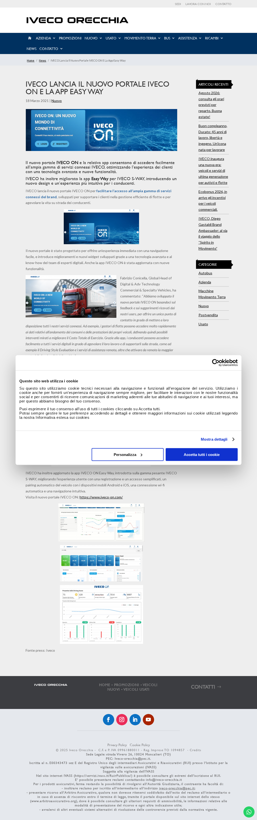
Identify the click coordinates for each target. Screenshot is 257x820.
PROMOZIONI (126, 684)
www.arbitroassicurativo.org (53, 801)
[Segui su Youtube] (148, 719)
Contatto (223, 4)
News (31, 48)
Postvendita (208, 315)
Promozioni (70, 38)
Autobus (205, 273)
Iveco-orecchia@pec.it (132, 758)
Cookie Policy (140, 744)
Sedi (178, 4)
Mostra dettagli (214, 439)
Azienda (43, 38)
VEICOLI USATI (137, 689)
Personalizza (125, 454)
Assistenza (187, 38)
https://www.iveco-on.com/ (101, 497)
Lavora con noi (198, 4)
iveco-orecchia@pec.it (177, 788)
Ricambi (212, 38)
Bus (167, 38)
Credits (195, 750)
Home (30, 60)
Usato (111, 38)
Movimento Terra (140, 38)
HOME (104, 684)
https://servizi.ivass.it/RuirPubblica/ (103, 775)
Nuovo (91, 38)
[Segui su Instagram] (121, 719)
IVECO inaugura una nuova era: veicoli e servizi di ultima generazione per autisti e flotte (213, 171)
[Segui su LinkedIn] (135, 719)
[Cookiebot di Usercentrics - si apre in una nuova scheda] (216, 363)
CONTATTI (203, 686)
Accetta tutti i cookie (202, 454)
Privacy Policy (117, 744)
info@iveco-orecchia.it (164, 779)
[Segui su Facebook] (108, 719)
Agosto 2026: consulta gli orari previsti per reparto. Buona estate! (211, 105)
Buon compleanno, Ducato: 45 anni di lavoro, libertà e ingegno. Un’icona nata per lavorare (213, 138)
